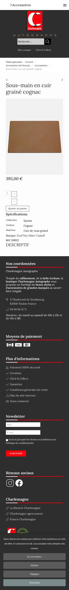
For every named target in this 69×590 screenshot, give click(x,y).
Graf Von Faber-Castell (31, 235)
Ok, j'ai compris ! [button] (34, 556)
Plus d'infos (34, 582)
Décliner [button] (34, 565)
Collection (11, 220)
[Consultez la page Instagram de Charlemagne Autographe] (10, 486)
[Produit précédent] (7, 78)
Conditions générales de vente (29, 389)
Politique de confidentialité (20, 443)
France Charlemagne (23, 519)
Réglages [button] (34, 573)
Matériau (10, 230)
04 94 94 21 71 (18, 309)
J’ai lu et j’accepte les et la (31, 441)
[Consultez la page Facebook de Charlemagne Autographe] (19, 486)
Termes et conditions (40, 439)
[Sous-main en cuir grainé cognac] (34, 136)
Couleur (10, 225)
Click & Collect (43, 50)
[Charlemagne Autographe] (34, 21)
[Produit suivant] (62, 78)
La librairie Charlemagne (25, 508)
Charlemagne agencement (26, 513)
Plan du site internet (23, 395)
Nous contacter (19, 401)
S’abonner (16, 453)
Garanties (16, 384)
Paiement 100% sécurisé (25, 367)
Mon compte (24, 50)
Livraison (15, 373)
